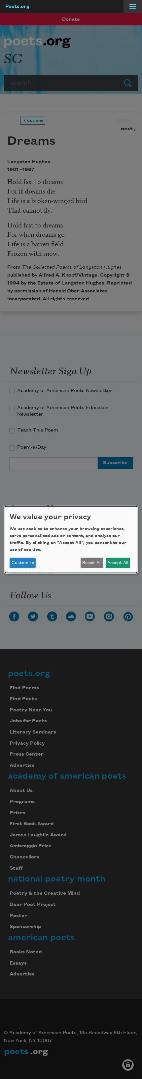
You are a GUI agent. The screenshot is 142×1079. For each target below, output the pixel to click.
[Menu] (133, 6)
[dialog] (71, 539)
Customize (23, 562)
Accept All (117, 562)
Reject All (91, 562)
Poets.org (17, 6)
